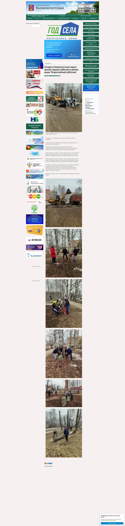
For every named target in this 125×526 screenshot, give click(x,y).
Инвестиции (91, 34)
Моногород (91, 30)
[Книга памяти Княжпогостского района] (34, 74)
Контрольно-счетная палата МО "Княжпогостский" (91, 44)
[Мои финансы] (34, 189)
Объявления (75, 18)
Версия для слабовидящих (33, 23)
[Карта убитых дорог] (34, 202)
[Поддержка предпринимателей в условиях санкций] (34, 219)
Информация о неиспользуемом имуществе (91, 53)
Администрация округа (86, 15)
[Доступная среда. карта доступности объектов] (34, 153)
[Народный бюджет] (34, 119)
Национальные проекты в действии (91, 70)
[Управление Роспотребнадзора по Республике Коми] (34, 165)
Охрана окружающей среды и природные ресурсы (91, 81)
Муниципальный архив (91, 58)
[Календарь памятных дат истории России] (34, 105)
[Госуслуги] (34, 140)
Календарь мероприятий (63, 18)
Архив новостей (49, 466)
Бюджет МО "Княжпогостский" (91, 38)
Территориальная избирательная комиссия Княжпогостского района (91, 88)
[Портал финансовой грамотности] (34, 209)
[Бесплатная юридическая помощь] (34, 182)
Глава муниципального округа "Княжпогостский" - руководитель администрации (38, 16)
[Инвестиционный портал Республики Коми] (34, 159)
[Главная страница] (62, 7)
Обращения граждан (91, 23)
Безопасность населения (91, 75)
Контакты (84, 18)
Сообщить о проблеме (54, 55)
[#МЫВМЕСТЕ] (34, 92)
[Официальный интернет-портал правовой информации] (34, 176)
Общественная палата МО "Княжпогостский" (91, 65)
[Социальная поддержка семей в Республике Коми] (34, 230)
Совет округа (62, 15)
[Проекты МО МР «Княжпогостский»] (34, 147)
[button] (46, 460)
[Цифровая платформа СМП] (34, 247)
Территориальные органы (48, 18)
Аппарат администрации (91, 27)
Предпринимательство (91, 48)
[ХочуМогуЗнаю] (34, 196)
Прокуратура (93, 18)
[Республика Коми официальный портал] (34, 133)
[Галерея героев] (34, 84)
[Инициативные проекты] (34, 126)
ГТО (91, 61)
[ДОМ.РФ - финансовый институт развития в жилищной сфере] (34, 112)
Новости (37, 18)
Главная (30, 18)
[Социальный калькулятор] (34, 240)
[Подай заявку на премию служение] (34, 64)
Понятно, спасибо (112, 523)
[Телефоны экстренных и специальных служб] (34, 99)
